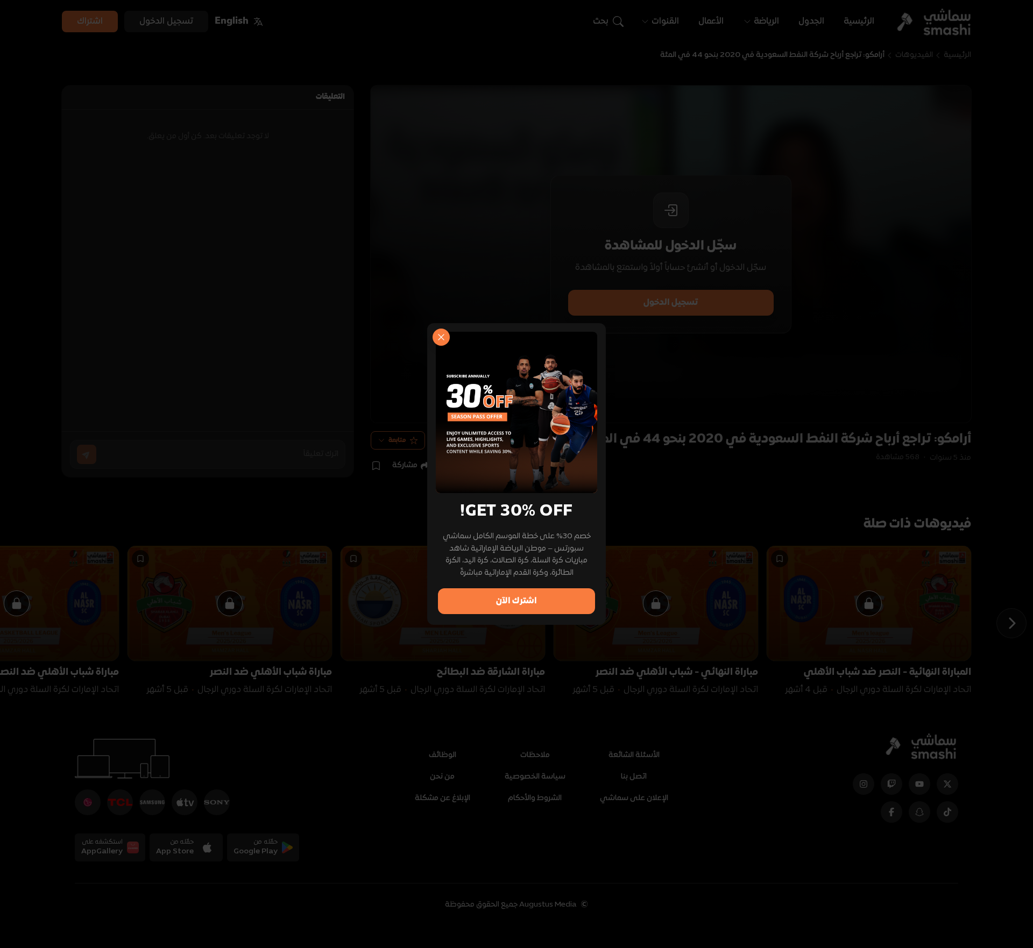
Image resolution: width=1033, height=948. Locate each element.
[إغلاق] (441, 337)
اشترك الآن (516, 601)
